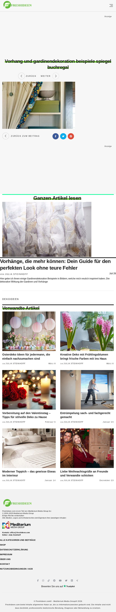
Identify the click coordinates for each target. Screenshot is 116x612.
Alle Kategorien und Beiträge (18, 540)
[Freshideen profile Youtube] (60, 580)
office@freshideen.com (20, 533)
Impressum (6, 554)
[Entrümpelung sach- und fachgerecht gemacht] (87, 390)
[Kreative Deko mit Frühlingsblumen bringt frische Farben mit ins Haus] (87, 331)
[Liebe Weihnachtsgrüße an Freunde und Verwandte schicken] (87, 448)
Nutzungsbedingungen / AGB (16, 569)
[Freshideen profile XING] (77, 580)
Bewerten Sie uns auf (52, 586)
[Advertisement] (58, 35)
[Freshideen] (17, 6)
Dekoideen (10, 299)
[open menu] (111, 5)
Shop (3, 545)
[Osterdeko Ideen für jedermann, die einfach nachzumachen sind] (29, 331)
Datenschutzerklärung (14, 550)
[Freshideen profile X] (66, 580)
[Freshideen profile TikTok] (49, 580)
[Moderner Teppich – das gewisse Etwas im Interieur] (29, 448)
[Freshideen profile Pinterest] (54, 580)
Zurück (30, 76)
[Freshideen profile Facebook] (38, 580)
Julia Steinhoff (16, 274)
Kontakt (5, 564)
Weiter (46, 76)
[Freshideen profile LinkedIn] (72, 580)
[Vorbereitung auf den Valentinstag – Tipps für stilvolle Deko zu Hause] (29, 390)
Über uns (5, 559)
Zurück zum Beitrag (24, 136)
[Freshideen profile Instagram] (43, 580)
